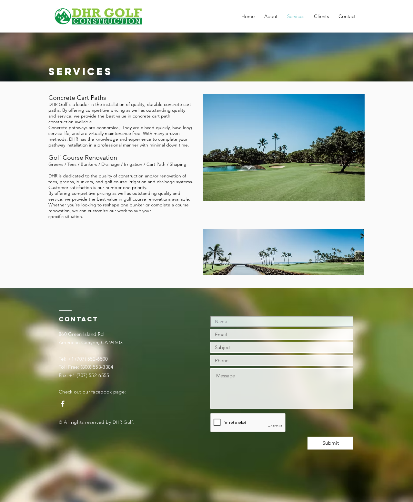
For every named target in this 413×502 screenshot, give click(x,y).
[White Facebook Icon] (63, 404)
